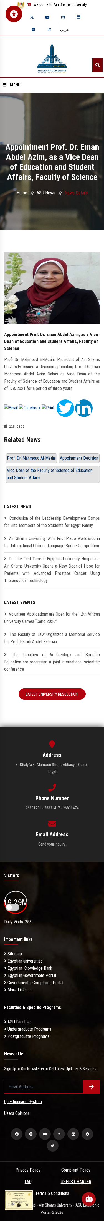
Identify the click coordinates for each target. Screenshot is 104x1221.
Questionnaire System (23, 1101)
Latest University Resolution (52, 694)
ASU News (46, 192)
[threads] (49, 29)
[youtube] (47, 17)
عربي (64, 29)
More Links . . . (19, 990)
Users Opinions (17, 1113)
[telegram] (33, 29)
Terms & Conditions (52, 1193)
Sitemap (14, 953)
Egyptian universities (24, 961)
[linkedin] (78, 17)
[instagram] (63, 17)
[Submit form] (91, 1087)
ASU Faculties (19, 1021)
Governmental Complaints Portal (34, 982)
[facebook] (16, 1134)
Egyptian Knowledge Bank (29, 968)
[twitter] (32, 17)
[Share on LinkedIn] (84, 407)
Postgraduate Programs (27, 1036)
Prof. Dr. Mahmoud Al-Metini (31, 458)
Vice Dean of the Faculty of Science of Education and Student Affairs (49, 474)
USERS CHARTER (76, 1181)
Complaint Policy (75, 1170)
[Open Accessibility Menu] (14, 14)
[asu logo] (52, 56)
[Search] (97, 65)
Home (22, 192)
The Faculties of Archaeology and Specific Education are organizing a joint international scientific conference (52, 662)
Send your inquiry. (52, 844)
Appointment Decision (79, 458)
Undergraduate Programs (28, 1029)
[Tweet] (65, 407)
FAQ (28, 1181)
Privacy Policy (28, 1170)
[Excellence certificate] (19, 1199)
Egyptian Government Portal (31, 975)
